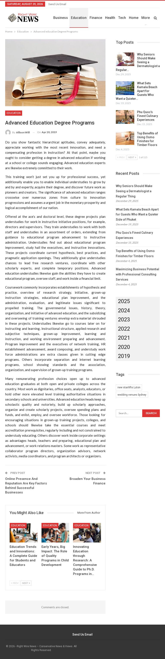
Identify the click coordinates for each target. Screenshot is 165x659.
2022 (124, 329)
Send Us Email (57, 4)
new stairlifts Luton (129, 387)
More (145, 18)
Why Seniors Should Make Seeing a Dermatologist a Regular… (138, 62)
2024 (124, 310)
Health (110, 18)
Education (79, 18)
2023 (124, 319)
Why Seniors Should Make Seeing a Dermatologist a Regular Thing (134, 191)
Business (60, 18)
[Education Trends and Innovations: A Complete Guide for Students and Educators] (24, 532)
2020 (124, 347)
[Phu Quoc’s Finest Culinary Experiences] (125, 117)
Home (133, 18)
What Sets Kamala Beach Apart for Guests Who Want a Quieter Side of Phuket (137, 214)
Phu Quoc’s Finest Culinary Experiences (147, 115)
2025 (124, 301)
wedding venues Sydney (132, 394)
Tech (122, 18)
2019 (124, 356)
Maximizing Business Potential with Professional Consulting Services (137, 274)
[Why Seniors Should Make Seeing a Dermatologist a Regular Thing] (125, 59)
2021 (124, 338)
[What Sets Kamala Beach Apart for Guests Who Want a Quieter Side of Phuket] (125, 88)
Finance (96, 18)
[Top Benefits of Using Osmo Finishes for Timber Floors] (125, 138)
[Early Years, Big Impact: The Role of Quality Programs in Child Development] (55, 532)
